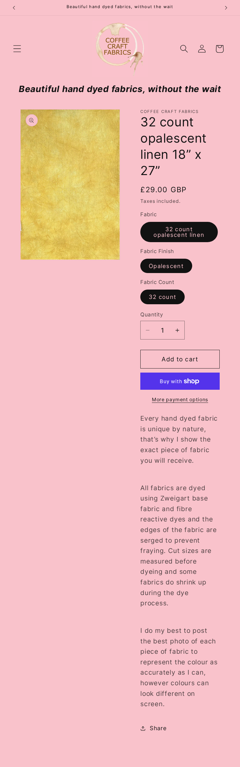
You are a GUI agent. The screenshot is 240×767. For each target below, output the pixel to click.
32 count (162, 296)
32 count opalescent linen (178, 232)
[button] (17, 49)
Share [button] (158, 728)
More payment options (180, 400)
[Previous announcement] (14, 8)
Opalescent (166, 265)
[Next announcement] (226, 8)
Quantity (151, 314)
